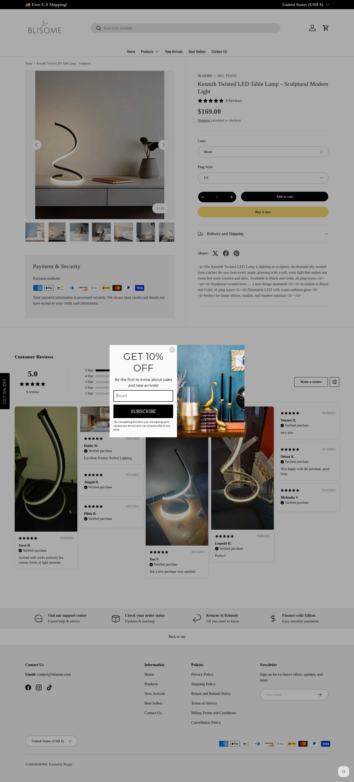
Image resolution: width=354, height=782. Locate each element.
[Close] (172, 350)
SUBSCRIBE (143, 411)
